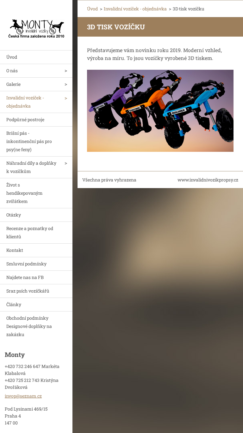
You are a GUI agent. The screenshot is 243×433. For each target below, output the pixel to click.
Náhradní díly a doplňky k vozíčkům (31, 167)
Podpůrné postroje (25, 119)
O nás (12, 71)
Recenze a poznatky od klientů (29, 232)
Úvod (11, 57)
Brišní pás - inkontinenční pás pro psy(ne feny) (29, 141)
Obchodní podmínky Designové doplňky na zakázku (29, 326)
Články (13, 304)
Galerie (13, 84)
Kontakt (14, 250)
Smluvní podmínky (26, 264)
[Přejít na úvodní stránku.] (36, 21)
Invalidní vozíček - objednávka (25, 102)
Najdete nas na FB (25, 277)
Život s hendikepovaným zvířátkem (24, 193)
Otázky (13, 215)
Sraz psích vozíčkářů (27, 291)
